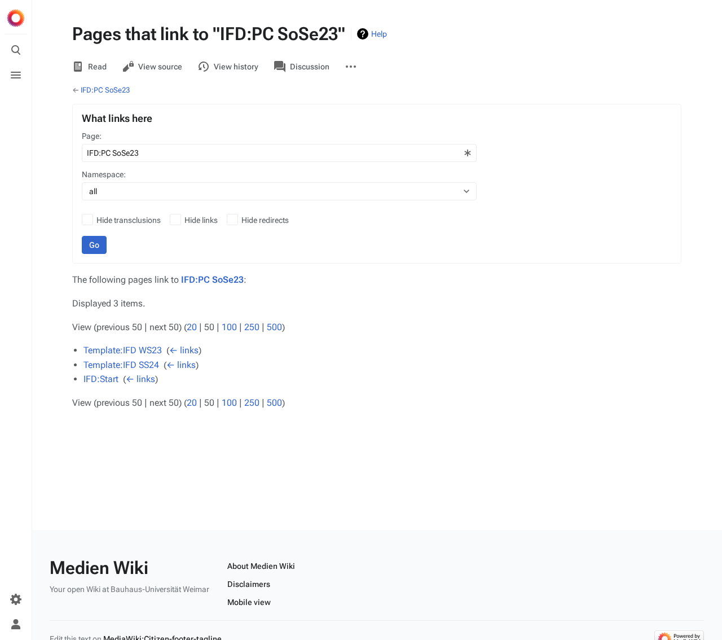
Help (379, 33)
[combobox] (279, 153)
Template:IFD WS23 (122, 350)
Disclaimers (248, 584)
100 (229, 327)
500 (274, 327)
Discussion (309, 66)
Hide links (201, 220)
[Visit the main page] (16, 18)
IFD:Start (100, 379)
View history (236, 66)
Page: (92, 136)
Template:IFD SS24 (121, 365)
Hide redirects (265, 220)
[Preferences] (16, 599)
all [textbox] (93, 191)
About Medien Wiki (261, 566)
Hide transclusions (128, 220)
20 (192, 327)
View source (160, 66)
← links (184, 350)
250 (251, 327)
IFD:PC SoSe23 (105, 90)
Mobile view (249, 602)
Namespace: (104, 174)
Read (97, 66)
